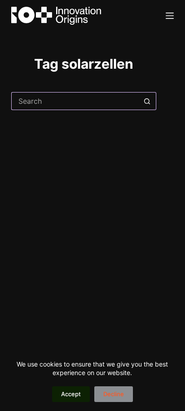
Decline (113, 394)
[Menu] (170, 16)
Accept (71, 394)
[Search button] (147, 101)
